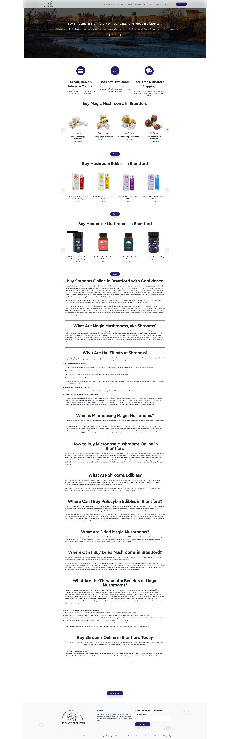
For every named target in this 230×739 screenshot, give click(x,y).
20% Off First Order (115, 82)
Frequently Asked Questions (113, 735)
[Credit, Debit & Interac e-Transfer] (80, 70)
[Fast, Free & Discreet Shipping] (149, 70)
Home (97, 735)
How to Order (127, 735)
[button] (26, 29)
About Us (135, 735)
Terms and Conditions (155, 735)
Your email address (141, 714)
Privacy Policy (167, 735)
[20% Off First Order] (115, 70)
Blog (102, 735)
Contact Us (144, 735)
